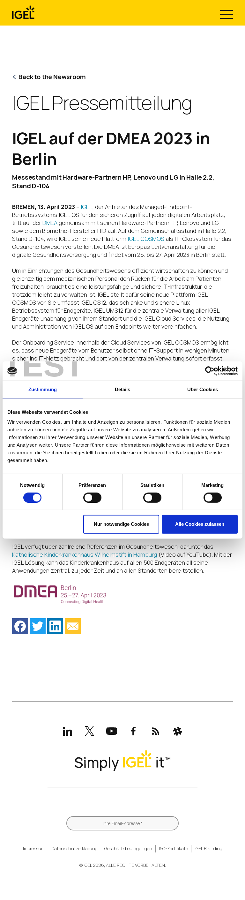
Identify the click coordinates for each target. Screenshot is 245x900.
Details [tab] (122, 389)
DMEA (49, 223)
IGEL (87, 207)
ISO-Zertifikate (173, 848)
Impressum (34, 848)
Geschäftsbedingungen (128, 848)
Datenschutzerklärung (74, 848)
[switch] (92, 498)
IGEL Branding (208, 848)
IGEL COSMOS (146, 238)
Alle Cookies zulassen (199, 524)
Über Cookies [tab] (202, 389)
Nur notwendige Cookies (121, 524)
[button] (20, 626)
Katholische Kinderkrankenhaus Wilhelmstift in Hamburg (84, 554)
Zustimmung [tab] (42, 389)
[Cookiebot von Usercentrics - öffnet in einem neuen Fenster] (210, 371)
